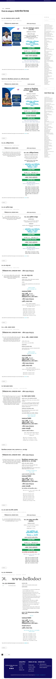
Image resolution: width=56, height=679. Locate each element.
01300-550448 (31, 84)
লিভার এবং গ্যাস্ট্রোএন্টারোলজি (48, 148)
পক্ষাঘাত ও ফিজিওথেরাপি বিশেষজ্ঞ (48, 60)
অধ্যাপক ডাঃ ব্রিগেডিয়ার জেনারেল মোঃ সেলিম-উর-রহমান (15, 79)
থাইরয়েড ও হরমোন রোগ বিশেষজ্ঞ (48, 127)
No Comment (5, 20)
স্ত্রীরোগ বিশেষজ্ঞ (46, 80)
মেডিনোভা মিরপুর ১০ (19, 20)
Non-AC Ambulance (47, 103)
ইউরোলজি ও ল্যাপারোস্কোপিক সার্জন (48, 39)
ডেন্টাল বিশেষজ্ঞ (46, 125)
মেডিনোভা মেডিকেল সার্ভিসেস (23, 388)
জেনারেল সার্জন (46, 46)
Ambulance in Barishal (48, 26)
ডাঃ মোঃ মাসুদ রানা (6, 265)
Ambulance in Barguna (48, 25)
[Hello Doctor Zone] (6, 4)
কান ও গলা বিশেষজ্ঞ (46, 113)
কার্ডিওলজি (45, 115)
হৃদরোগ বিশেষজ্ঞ (46, 82)
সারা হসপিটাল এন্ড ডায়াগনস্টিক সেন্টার (21, 512)
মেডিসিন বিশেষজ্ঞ (46, 71)
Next (7, 654)
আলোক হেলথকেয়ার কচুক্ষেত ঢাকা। (48, 34)
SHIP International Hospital (49, 104)
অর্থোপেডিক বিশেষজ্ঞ (9, 20)
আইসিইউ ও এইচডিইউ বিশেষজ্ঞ (48, 33)
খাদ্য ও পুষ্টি (45, 45)
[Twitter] (11, 668)
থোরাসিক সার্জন (46, 55)
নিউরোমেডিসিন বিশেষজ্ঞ (47, 58)
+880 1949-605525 (31, 23)
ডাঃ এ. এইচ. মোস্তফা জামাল (8, 327)
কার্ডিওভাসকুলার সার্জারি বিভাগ (48, 114)
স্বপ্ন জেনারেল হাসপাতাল (47, 81)
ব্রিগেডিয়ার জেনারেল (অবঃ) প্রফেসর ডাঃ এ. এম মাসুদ (14, 449)
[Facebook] (9, 668)
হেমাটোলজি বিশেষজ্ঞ (46, 84)
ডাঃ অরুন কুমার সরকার (7, 386)
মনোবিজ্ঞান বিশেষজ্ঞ (46, 137)
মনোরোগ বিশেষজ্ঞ (46, 138)
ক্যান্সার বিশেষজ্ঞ (46, 44)
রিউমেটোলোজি (46, 74)
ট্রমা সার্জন (14, 20)
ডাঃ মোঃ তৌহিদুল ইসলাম (8, 143)
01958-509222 (26, 625)
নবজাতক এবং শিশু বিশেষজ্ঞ (47, 56)
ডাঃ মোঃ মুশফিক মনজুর (7, 207)
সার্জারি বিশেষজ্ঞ (46, 79)
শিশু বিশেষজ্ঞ (46, 150)
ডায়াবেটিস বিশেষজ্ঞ (46, 48)
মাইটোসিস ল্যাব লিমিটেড (16, 145)
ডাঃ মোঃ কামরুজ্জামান (7, 572)
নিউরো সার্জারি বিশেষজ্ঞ (47, 57)
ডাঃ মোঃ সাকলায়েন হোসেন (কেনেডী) (11, 18)
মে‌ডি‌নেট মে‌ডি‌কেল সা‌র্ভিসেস (47, 72)
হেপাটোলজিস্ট (46, 83)
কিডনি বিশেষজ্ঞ (46, 116)
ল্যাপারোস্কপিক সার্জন (46, 149)
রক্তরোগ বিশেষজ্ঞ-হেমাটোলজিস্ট (48, 73)
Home (3, 8)
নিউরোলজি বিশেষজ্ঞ (46, 59)
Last (9, 654)
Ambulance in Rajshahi (48, 101)
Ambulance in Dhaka (48, 27)
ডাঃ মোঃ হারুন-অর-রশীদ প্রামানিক (10, 510)
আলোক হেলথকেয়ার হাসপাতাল (48, 38)
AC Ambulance (46, 24)
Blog (45, 102)
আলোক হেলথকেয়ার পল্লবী (47, 35)
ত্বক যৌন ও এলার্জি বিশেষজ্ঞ (47, 126)
